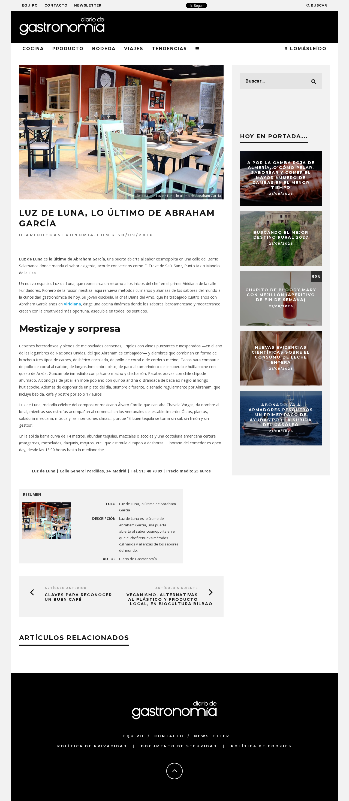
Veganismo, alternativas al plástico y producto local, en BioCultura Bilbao (170, 599)
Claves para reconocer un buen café (78, 597)
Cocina (33, 48)
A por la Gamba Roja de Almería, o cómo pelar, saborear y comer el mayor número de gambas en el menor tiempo (281, 175)
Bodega (104, 48)
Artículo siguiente (176, 588)
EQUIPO (30, 5)
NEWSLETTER (88, 5)
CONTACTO (56, 5)
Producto (68, 48)
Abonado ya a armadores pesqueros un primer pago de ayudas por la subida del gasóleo (281, 414)
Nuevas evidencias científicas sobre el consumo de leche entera (281, 355)
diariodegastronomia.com (64, 235)
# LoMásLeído (305, 48)
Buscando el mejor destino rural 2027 (281, 235)
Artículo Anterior (66, 588)
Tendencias (169, 48)
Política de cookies (261, 746)
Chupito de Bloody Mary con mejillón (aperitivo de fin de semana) (280, 294)
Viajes (133, 48)
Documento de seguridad (179, 746)
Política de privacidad (92, 746)
